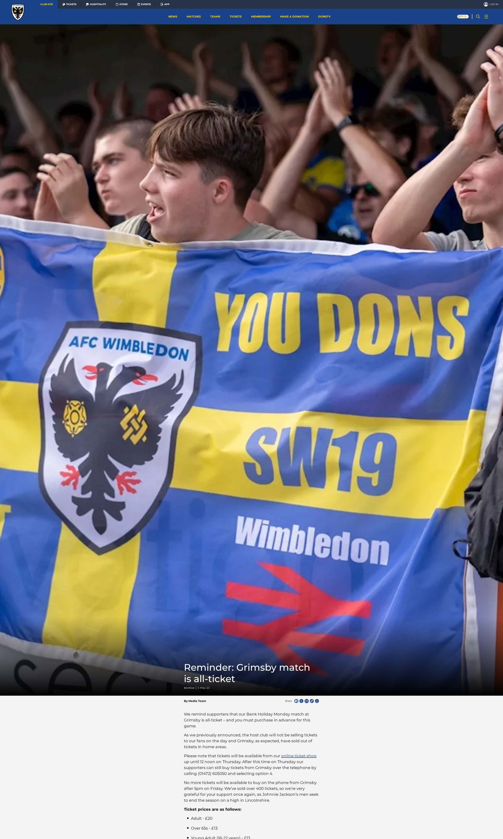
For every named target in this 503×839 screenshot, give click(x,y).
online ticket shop (299, 755)
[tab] (47, 4)
